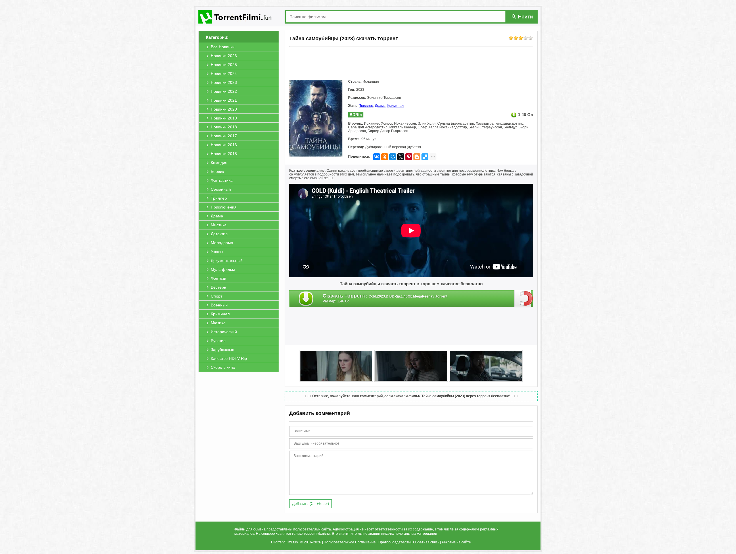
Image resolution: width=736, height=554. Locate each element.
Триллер (366, 106)
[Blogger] (416, 156)
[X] (400, 156)
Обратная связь (426, 542)
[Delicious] (424, 156)
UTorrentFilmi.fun (284, 542)
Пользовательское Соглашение (350, 542)
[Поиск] (523, 16)
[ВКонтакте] (376, 156)
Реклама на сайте (456, 542)
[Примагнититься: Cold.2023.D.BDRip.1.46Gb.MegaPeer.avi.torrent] (523, 298)
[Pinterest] (408, 156)
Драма (380, 106)
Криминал (395, 106)
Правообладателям (394, 542)
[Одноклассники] (384, 156)
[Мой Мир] (392, 156)
